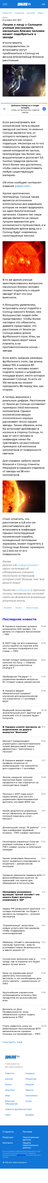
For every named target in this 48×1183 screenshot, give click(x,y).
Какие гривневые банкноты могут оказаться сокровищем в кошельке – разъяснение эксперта (21, 862)
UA (43, 4)
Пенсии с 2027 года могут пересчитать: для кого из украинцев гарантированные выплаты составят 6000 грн (20, 798)
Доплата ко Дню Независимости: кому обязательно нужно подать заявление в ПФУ (19, 1013)
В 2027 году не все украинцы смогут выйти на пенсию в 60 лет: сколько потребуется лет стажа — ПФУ (20, 647)
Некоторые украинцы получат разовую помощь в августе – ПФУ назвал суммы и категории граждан (22, 845)
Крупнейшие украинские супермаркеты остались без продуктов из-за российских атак (20, 996)
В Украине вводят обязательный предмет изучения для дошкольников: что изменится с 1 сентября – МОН (20, 696)
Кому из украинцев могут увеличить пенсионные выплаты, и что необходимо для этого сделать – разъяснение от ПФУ (22, 978)
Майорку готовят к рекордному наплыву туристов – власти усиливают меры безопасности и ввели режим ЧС (21, 946)
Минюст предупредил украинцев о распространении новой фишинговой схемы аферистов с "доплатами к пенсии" (21, 746)
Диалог (5, 17)
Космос (18, 608)
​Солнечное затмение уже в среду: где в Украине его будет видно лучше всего (21, 961)
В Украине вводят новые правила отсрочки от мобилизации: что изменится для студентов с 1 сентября (20, 764)
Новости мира (32, 608)
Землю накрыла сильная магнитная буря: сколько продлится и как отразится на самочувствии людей (21, 781)
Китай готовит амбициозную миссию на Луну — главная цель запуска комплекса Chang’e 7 (20, 664)
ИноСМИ (8, 608)
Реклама (27, 1132)
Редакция (8, 1137)
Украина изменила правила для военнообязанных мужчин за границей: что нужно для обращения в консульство (22, 879)
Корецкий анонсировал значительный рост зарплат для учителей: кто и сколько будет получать (22, 714)
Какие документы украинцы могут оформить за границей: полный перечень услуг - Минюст (20, 814)
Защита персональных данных (31, 1145)
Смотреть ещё (13, 1042)
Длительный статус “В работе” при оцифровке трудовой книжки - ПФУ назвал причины (21, 830)
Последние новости (19, 619)
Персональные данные (31, 1138)
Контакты (8, 1143)
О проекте (8, 1132)
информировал (27, 565)
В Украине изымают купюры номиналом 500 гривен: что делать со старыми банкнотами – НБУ (22, 630)
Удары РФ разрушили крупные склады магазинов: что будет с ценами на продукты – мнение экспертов (21, 912)
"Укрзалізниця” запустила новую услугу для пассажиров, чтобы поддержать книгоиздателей (21, 929)
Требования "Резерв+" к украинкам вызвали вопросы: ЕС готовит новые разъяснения (21, 679)
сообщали (23, 590)
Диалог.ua (21, 1155)
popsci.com (22, 186)
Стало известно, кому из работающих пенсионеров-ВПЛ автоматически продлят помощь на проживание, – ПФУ (22, 1030)
